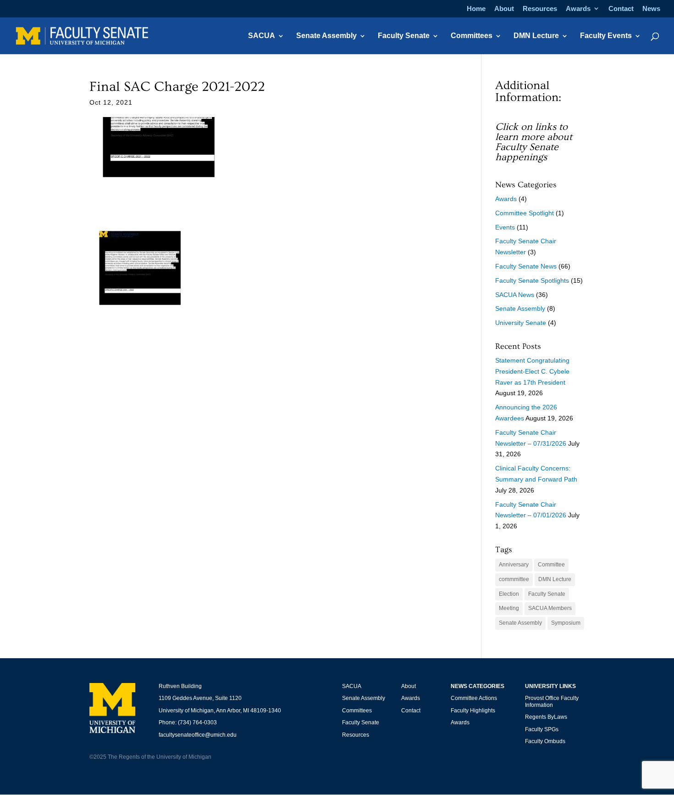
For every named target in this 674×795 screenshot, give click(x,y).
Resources (540, 8)
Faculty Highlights (473, 710)
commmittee (514, 579)
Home (476, 8)
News (651, 8)
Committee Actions (474, 698)
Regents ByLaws (546, 717)
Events (505, 227)
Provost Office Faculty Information (552, 701)
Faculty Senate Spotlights (532, 280)
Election (509, 594)
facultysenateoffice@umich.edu (198, 735)
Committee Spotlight (524, 213)
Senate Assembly (326, 36)
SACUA (261, 36)
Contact (621, 8)
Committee (551, 564)
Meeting (509, 608)
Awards (578, 8)
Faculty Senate (404, 36)
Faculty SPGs (541, 729)
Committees (471, 36)
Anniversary (514, 564)
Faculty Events (606, 36)
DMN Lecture (536, 36)
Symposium (565, 623)
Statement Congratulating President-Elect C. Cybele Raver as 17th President (532, 371)
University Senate (520, 322)
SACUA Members (550, 608)
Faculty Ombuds (545, 741)
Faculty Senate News (526, 266)
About (504, 8)
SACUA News (514, 294)
